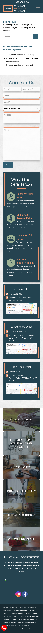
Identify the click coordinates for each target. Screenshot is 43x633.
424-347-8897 (21, 332)
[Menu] (36, 8)
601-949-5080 (21, 294)
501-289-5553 (21, 372)
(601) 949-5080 (21, 1)
